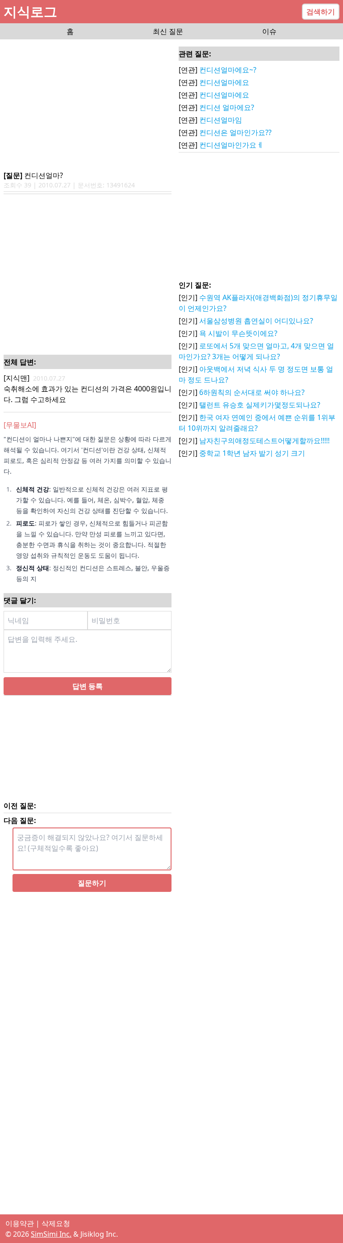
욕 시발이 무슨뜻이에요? (238, 333)
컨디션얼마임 (220, 120)
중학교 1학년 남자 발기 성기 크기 (252, 453)
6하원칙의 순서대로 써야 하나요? (252, 392)
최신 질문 (168, 31)
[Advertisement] (88, 105)
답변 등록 (87, 686)
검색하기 (320, 12)
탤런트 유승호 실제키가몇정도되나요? (259, 405)
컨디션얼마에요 (224, 82)
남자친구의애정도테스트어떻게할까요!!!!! (264, 440)
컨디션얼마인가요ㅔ (231, 145)
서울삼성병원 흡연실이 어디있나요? (256, 321)
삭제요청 (56, 1223)
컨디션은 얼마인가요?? (235, 132)
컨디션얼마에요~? (227, 70)
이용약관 (19, 1223)
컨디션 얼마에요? (226, 107)
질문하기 (92, 883)
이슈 (269, 31)
